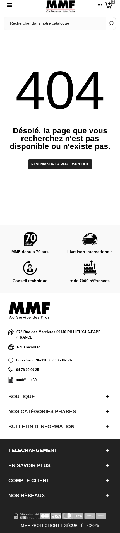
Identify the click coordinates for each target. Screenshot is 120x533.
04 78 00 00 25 (27, 370)
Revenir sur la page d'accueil (60, 164)
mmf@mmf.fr (26, 380)
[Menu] (9, 6)
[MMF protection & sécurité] (60, 6)
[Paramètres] (100, 6)
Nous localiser (28, 347)
